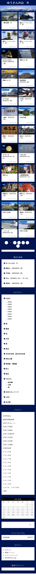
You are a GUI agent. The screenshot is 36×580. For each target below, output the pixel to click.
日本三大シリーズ (12, 392)
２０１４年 (7, 469)
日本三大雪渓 (8, 426)
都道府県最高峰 (8, 419)
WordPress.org (10, 558)
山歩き (8, 298)
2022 (10, 311)
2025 (10, 304)
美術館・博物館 (11, 364)
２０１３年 (7, 473)
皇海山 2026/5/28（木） (15, 283)
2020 (10, 316)
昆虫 (7, 349)
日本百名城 (7, 448)
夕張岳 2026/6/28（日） (15, 273)
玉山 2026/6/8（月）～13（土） (17, 278)
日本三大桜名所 (8, 434)
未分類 (8, 402)
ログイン (8, 550)
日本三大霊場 (8, 444)
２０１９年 (7, 452)
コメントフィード (11, 555)
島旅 (7, 329)
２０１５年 (7, 466)
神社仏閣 (9, 359)
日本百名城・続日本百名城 (15, 354)
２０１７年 (7, 459)
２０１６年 (7, 462)
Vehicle (9, 379)
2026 (10, 302)
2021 (10, 314)
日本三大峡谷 (8, 430)
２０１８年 (7, 455)
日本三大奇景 (8, 441)
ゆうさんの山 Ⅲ (18, 2)
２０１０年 (7, 484)
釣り (7, 369)
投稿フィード (10, 552)
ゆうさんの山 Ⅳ (12, 263)
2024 (10, 307)
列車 (9, 385)
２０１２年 (7, 477)
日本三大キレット (9, 423)
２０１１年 (7, 480)
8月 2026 (18, 499)
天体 (7, 339)
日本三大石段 (8, 437)
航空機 (10, 382)
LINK (8, 397)
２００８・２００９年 (11, 487)
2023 (10, 309)
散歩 (7, 374)
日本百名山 (7, 416)
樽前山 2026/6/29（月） (15, 268)
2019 (10, 319)
